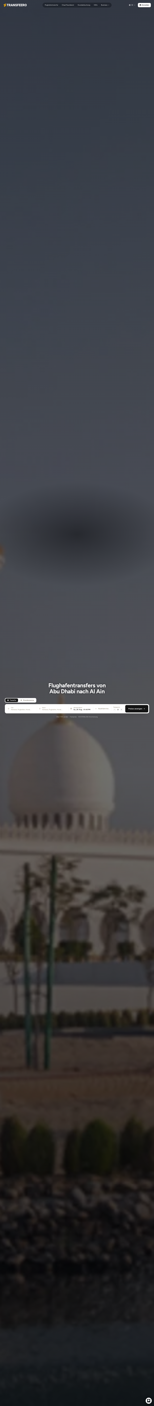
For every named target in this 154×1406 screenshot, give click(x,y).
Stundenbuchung (84, 5)
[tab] (11, 700)
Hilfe (95, 5)
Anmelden (145, 5)
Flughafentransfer (51, 5)
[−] (114, 709)
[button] (80, 708)
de (132, 5)
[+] (121, 709)
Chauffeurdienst (68, 5)
